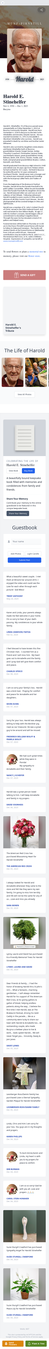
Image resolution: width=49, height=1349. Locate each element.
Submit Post (24, 560)
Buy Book (28, 470)
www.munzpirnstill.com (13, 241)
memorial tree (36, 251)
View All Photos (24, 394)
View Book (13, 470)
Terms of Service (32, 1337)
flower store (34, 255)
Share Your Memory (18, 513)
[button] (24, 832)
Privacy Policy (17, 1337)
